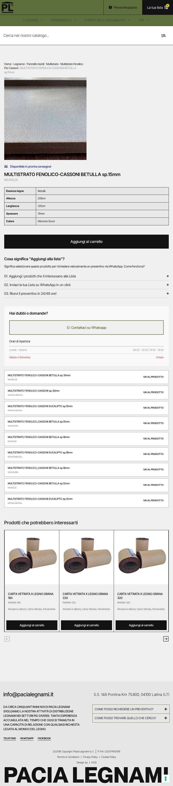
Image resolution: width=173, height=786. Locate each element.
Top (141, 20)
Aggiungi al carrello (86, 241)
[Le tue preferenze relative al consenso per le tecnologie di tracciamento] (166, 779)
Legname (30, 20)
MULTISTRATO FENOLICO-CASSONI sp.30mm (33, 390)
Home (7, 64)
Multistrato (52, 64)
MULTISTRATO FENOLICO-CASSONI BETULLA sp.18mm (39, 437)
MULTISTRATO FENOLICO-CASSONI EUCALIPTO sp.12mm (40, 498)
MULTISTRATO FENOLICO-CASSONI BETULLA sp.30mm (39, 375)
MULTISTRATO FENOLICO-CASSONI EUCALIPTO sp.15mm (40, 406)
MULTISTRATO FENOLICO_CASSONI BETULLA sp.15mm (39, 421)
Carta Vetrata (34, 609)
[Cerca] (163, 35)
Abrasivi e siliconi (17, 609)
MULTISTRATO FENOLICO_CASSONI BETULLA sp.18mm (39, 467)
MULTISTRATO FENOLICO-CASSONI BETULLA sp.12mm (39, 483)
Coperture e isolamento (105, 20)
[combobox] (76, 35)
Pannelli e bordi (35, 64)
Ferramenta (61, 20)
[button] (7, 638)
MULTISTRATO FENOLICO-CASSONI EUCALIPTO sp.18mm (40, 452)
